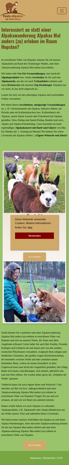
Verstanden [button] (34, 235)
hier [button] (30, 227)
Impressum (35, 458)
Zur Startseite (34, 256)
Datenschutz (49, 458)
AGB (60, 458)
